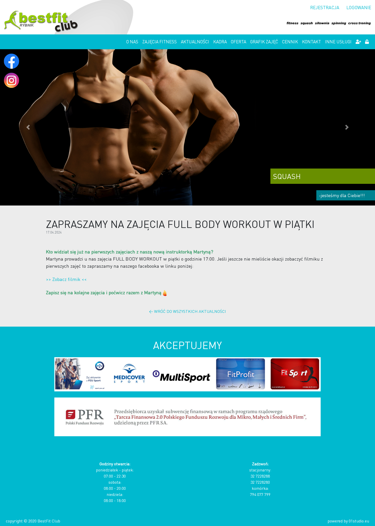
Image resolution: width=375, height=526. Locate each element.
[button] (28, 127)
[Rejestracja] (358, 41)
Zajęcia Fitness (159, 41)
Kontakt (311, 41)
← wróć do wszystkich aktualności (187, 311)
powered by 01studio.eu (348, 520)
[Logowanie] (367, 41)
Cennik (290, 41)
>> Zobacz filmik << (66, 279)
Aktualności (195, 41)
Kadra (220, 41)
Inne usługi (338, 41)
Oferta (238, 41)
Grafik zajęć (264, 41)
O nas (132, 41)
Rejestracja (324, 7)
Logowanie (358, 7)
